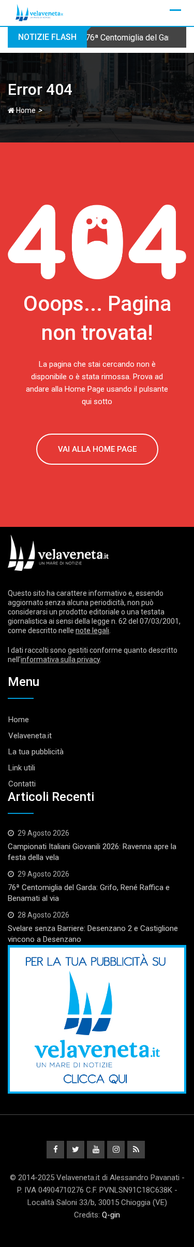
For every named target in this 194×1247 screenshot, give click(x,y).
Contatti (22, 784)
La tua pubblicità (36, 751)
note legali (92, 630)
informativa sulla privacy (60, 659)
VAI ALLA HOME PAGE (97, 449)
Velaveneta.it (30, 735)
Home (25, 110)
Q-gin (111, 1215)
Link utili (21, 767)
